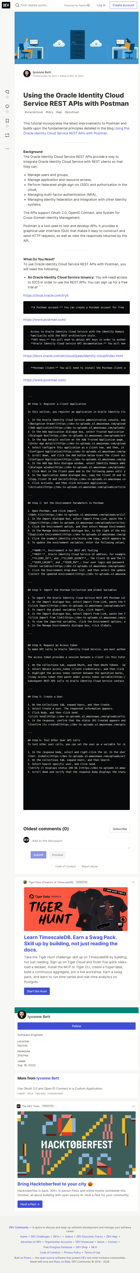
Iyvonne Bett (42, 72)
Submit (38, 855)
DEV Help (112, 1236)
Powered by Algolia (75, 5)
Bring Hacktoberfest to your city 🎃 (55, 1184)
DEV (83, 1257)
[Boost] (7, 135)
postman (72, 112)
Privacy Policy (72, 1252)
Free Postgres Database (57, 1247)
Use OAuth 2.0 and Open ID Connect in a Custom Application (59, 1091)
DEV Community (18, 1227)
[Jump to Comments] (7, 108)
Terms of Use (92, 1252)
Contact (112, 1241)
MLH (94, 1247)
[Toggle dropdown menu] (133, 882)
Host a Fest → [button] (30, 1204)
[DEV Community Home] (6, 5)
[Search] (17, 5)
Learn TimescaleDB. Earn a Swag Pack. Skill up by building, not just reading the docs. (71, 943)
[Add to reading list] (7, 123)
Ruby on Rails (62, 1261)
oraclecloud (34, 112)
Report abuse (90, 866)
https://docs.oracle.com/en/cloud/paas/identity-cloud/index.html (73, 356)
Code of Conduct (65, 866)
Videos (69, 1236)
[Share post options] (7, 148)
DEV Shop (82, 1247)
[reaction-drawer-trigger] (7, 94)
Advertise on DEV (31, 1241)
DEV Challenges (40, 1236)
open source (47, 1257)
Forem (27, 1257)
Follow (76, 1026)
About (100, 1241)
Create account (123, 5)
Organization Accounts (58, 1241)
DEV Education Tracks (90, 1236)
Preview (57, 855)
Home (23, 1236)
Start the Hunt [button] (37, 991)
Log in (101, 5)
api (59, 112)
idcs (49, 112)
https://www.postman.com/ (44, 319)
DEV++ (57, 1236)
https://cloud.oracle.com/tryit (46, 295)
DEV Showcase (85, 1241)
